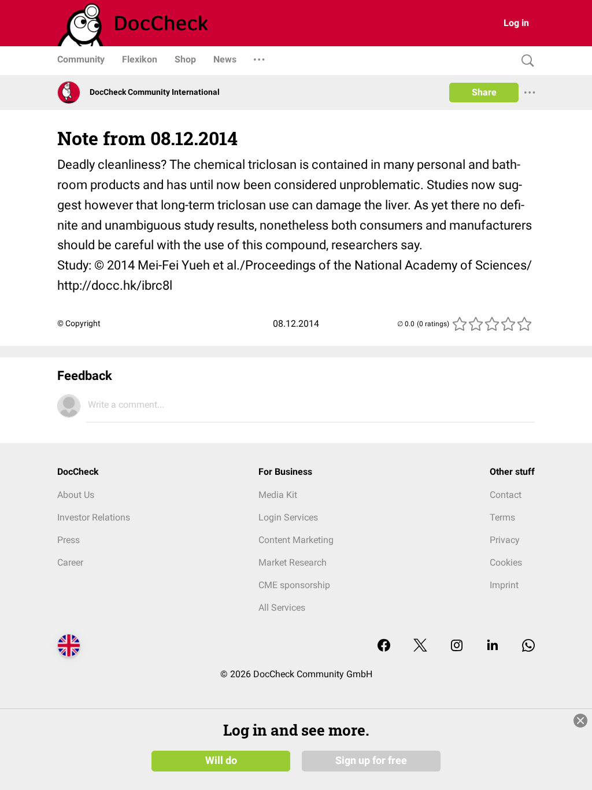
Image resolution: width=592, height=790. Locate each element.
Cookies (506, 562)
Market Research (292, 562)
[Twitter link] (420, 646)
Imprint (504, 584)
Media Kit (277, 494)
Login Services (288, 517)
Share (484, 92)
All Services (281, 607)
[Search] (525, 61)
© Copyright (79, 323)
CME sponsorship (294, 584)
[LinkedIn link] (492, 646)
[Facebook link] (384, 646)
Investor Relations (93, 517)
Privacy (505, 539)
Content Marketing (296, 539)
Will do (221, 760)
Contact (505, 494)
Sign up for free (371, 760)
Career (70, 562)
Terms (502, 517)
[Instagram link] (456, 646)
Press (68, 539)
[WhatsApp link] (528, 646)
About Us (75, 494)
